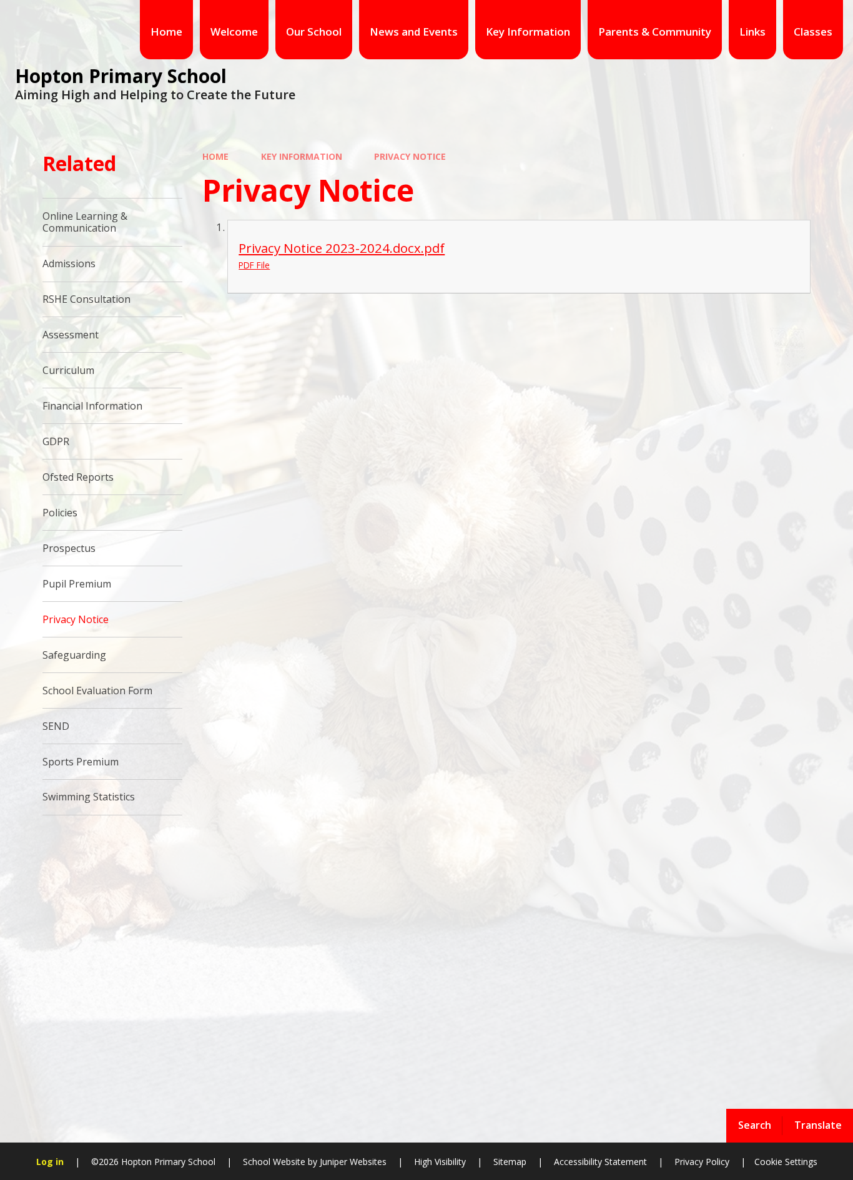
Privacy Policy (701, 1162)
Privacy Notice (410, 156)
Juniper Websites (352, 1162)
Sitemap (509, 1162)
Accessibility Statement (600, 1162)
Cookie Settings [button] (785, 1162)
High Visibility (440, 1162)
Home (215, 156)
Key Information (301, 156)
